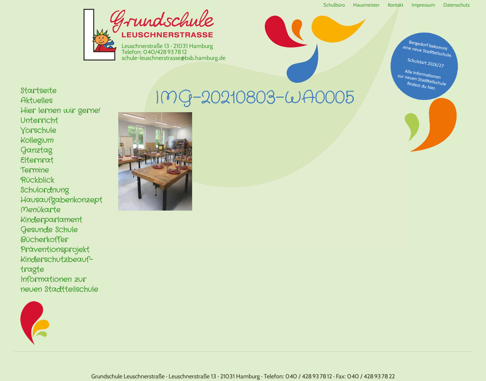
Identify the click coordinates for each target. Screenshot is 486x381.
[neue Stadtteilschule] (425, 66)
